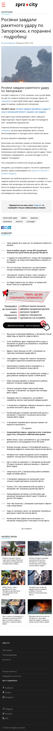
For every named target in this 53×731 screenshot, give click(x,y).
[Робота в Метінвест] (26, 310)
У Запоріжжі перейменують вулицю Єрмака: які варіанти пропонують (27, 423)
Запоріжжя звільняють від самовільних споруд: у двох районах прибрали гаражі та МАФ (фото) (27, 374)
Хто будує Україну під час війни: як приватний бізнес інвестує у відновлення (26, 283)
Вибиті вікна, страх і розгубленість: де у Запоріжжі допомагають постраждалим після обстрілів (28, 441)
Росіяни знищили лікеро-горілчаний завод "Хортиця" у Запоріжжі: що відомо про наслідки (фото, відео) (27, 390)
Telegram (38, 205)
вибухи (34, 218)
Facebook (9, 688)
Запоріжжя (7, 12)
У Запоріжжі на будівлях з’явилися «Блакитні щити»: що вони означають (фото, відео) (29, 406)
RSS (6, 718)
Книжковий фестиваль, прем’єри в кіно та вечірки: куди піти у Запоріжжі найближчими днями (29, 433)
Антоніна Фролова (8, 43)
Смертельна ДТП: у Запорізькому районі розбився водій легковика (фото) (28, 472)
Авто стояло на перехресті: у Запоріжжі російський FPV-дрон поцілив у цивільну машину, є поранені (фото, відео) (28, 464)
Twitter (8, 692)
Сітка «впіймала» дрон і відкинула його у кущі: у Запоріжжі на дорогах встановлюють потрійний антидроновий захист (27, 343)
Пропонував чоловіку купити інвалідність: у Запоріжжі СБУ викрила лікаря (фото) (25, 367)
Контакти (6, 659)
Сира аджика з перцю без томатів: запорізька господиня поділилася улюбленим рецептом (26, 359)
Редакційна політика (11, 676)
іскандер (31, 221)
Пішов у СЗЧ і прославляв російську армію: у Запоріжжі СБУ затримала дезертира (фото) (26, 487)
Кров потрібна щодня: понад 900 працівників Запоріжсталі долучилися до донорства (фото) (27, 251)
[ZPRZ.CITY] (26, 4)
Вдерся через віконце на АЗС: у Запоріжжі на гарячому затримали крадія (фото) (26, 352)
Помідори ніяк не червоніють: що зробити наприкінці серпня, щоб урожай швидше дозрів (27, 399)
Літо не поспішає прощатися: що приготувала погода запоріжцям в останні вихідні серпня (26, 268)
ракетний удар (10, 218)
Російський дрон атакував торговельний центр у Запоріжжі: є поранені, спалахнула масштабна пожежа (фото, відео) (27, 415)
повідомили (6, 101)
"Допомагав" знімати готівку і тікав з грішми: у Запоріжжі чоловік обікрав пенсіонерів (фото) (26, 276)
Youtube (8, 713)
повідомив (5, 130)
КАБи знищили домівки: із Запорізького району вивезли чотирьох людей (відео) (27, 382)
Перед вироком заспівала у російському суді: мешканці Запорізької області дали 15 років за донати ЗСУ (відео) (26, 496)
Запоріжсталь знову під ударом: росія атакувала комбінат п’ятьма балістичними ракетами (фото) (27, 456)
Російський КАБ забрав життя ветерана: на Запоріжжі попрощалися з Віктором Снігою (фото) (28, 519)
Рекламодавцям (9, 655)
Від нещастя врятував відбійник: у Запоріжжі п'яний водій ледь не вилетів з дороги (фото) (29, 335)
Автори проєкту (9, 671)
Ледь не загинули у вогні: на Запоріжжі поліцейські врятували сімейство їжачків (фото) (29, 512)
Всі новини (27, 529)
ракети (19, 221)
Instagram (9, 697)
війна (24, 218)
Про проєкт (7, 650)
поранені (7, 221)
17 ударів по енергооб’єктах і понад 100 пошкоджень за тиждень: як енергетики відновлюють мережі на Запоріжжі (29, 260)
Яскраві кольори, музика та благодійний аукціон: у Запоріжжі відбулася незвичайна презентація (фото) (29, 448)
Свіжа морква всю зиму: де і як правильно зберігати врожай (29, 244)
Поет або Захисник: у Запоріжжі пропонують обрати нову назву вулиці (29, 504)
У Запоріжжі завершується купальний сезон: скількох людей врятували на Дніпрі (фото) (26, 480)
